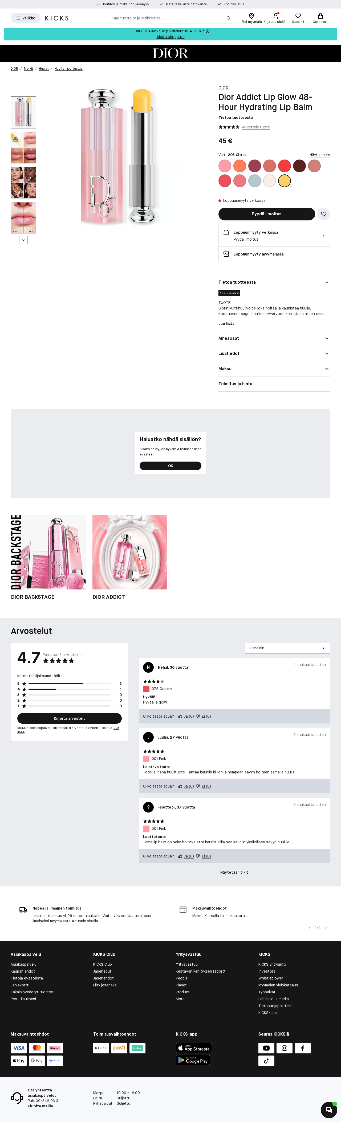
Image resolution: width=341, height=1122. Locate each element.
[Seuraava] (23, 240)
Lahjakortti (20, 985)
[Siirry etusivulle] (56, 18)
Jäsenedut (102, 971)
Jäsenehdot (103, 978)
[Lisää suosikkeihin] (323, 214)
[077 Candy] (239, 180)
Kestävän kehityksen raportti (201, 971)
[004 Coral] (239, 166)
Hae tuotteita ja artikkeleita (136, 17)
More (180, 999)
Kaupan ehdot (23, 971)
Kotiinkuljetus (234, 4)
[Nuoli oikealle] (326, 928)
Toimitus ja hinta (235, 384)
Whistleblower (270, 978)
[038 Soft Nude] (314, 166)
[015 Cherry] (284, 166)
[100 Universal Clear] (269, 180)
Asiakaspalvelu (23, 964)
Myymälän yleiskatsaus (278, 985)
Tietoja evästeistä (27, 978)
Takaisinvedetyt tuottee (32, 992)
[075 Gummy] (224, 180)
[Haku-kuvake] (228, 18)
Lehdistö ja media (273, 999)
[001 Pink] (224, 166)
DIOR (223, 88)
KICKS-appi (268, 1012)
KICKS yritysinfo (272, 964)
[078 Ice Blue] (254, 180)
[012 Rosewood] (269, 166)
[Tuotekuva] (170, 53)
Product (183, 992)
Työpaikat (266, 992)
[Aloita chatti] (329, 1110)
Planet (181, 985)
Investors (266, 971)
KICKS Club (102, 964)
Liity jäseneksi (105, 985)
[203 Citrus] (284, 180)
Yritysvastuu (187, 964)
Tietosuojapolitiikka (275, 1005)
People (182, 978)
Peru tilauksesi (23, 999)
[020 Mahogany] (299, 166)
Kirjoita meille (40, 1106)
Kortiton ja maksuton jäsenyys (126, 4)
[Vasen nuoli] (309, 928)
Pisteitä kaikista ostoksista (186, 4)
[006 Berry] (254, 166)
